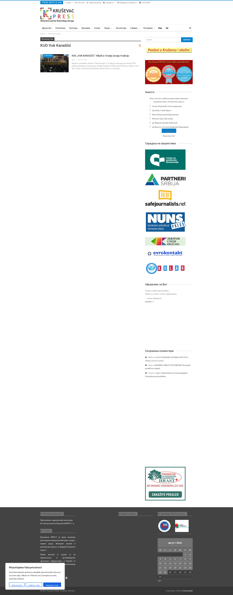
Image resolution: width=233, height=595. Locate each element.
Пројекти (109, 3)
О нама (68, 3)
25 (165, 572)
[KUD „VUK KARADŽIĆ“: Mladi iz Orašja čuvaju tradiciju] (54, 63)
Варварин (48, 56)
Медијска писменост (128, 3)
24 (160, 572)
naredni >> (149, 301)
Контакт (81, 3)
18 (165, 568)
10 (160, 563)
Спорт (97, 28)
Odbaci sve (34, 585)
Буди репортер (95, 3)
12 (170, 563)
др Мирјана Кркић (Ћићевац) (164, 123)
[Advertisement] (169, 326)
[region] (35, 576)
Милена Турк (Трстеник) (162, 118)
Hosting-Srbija (187, 591)
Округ (107, 28)
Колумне (148, 28)
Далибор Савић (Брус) (161, 110)
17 (160, 568)
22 (185, 568)
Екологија (121, 28)
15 (185, 563)
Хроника (85, 28)
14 (180, 563)
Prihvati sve (52, 585)
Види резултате (169, 136)
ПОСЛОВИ (146, 3)
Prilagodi (17, 585)
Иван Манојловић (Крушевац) (165, 114)
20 (175, 568)
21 (180, 568)
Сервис (134, 28)
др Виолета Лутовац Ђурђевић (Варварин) (170, 127)
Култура (73, 28)
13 (175, 563)
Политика (60, 28)
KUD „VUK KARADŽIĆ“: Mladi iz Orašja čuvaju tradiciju (100, 55)
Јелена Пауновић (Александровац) (167, 106)
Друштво (47, 28)
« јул (159, 580)
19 (170, 568)
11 (165, 563)
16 (190, 563)
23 (190, 568)
